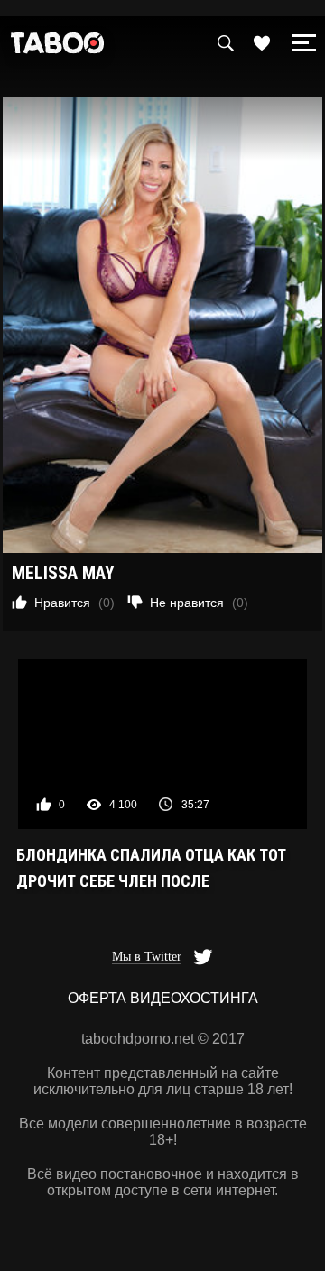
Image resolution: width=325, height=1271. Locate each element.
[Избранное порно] (262, 43)
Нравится (74, 602)
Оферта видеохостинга (163, 998)
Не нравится (199, 602)
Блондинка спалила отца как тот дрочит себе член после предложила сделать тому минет (153, 869)
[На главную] (58, 47)
